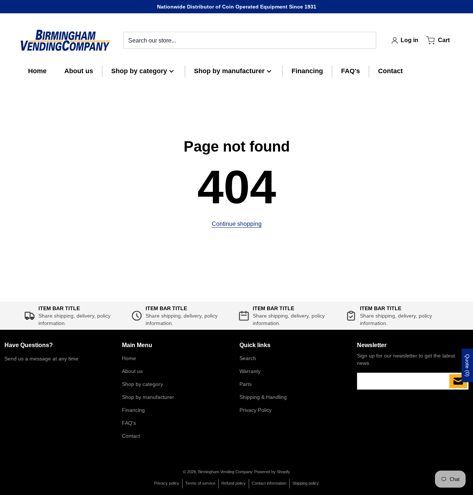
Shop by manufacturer (148, 397)
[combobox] (249, 40)
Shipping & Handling (263, 397)
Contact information (269, 483)
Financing (133, 410)
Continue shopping (237, 224)
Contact (131, 436)
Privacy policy (166, 483)
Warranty (250, 371)
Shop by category (142, 384)
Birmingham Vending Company (225, 471)
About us (132, 371)
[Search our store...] (368, 40)
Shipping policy (305, 483)
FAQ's (129, 423)
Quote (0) (467, 365)
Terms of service (200, 483)
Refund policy (233, 483)
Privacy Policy (255, 410)
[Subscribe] (458, 381)
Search (247, 358)
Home (129, 358)
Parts (245, 384)
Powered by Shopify (272, 471)
